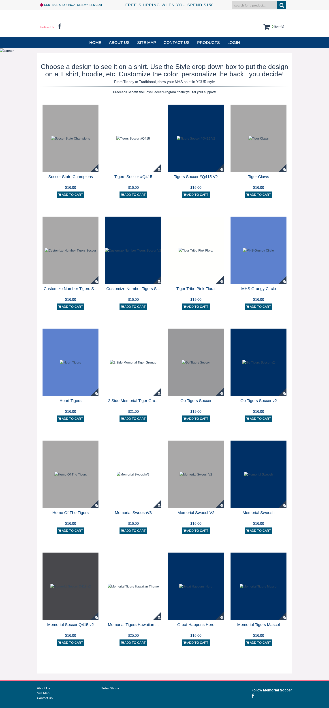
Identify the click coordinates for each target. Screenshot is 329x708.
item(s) (277, 26)
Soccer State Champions (70, 176)
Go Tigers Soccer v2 (258, 400)
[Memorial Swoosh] (258, 474)
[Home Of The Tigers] (70, 474)
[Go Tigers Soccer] (196, 362)
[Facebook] (254, 695)
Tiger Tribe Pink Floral (196, 288)
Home (95, 42)
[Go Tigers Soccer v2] (258, 362)
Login (233, 42)
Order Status (110, 688)
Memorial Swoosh (259, 512)
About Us (119, 42)
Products (208, 42)
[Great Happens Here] (195, 586)
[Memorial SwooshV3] (133, 474)
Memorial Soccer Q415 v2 (70, 624)
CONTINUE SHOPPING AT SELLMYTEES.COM (72, 4)
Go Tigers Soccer (196, 400)
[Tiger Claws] (258, 138)
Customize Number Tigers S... (70, 288)
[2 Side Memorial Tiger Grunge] (133, 362)
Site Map (146, 42)
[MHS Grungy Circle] (258, 250)
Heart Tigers (70, 400)
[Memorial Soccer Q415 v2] (70, 586)
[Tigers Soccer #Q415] (133, 138)
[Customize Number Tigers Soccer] (70, 250)
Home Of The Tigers (70, 512)
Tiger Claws (258, 176)
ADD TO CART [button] (72, 194)
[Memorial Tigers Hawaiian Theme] (133, 586)
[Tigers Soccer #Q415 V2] (196, 138)
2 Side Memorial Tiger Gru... (133, 400)
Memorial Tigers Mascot (258, 624)
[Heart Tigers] (70, 362)
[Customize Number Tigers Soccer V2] (133, 250)
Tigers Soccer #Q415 (133, 176)
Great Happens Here (195, 624)
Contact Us (177, 42)
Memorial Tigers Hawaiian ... (133, 624)
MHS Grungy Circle (258, 288)
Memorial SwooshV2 (195, 512)
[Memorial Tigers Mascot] (258, 586)
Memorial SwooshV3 (133, 512)
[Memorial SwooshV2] (195, 474)
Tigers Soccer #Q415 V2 (196, 176)
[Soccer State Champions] (70, 138)
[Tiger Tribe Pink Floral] (196, 250)
